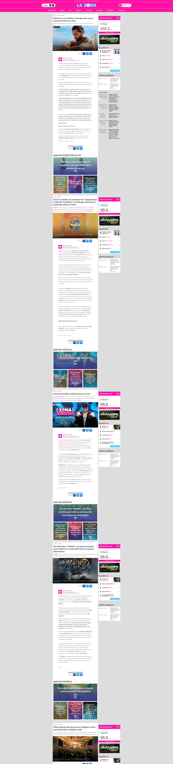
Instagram (66, 141)
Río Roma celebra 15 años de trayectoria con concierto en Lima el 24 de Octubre (114, 261)
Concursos (99, 10)
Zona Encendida (58, 396)
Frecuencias (121, 10)
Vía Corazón (114, 82)
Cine (70, 10)
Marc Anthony (80, 65)
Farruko (55, 554)
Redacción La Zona (67, 58)
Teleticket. (89, 211)
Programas (110, 10)
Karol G (60, 335)
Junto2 (71, 141)
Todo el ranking (115, 70)
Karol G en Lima (67, 335)
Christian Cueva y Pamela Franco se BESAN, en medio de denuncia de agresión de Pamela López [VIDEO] (114, 108)
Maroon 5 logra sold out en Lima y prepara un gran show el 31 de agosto (114, 85)
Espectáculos (52, 10)
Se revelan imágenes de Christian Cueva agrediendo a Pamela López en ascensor (114, 115)
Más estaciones (95, 0)
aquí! (79, 400)
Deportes (78, 10)
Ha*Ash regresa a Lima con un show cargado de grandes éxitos (114, 79)
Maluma (66, 82)
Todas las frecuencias (109, 32)
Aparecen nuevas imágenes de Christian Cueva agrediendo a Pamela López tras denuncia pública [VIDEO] (114, 123)
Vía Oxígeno (114, 88)
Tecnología (89, 10)
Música (62, 10)
